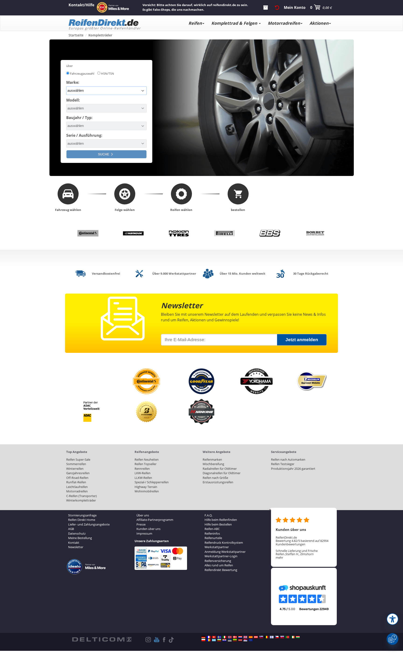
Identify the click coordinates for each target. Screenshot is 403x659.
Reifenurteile (213, 538)
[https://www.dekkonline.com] (230, 637)
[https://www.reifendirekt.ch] (214, 637)
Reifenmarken (212, 459)
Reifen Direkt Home (81, 520)
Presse (141, 524)
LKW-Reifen (142, 473)
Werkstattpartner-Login (221, 556)
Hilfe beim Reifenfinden (221, 520)
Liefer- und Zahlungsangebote (89, 524)
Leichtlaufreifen (77, 487)
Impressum (144, 533)
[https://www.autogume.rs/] (245, 640)
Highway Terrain (146, 487)
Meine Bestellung (80, 538)
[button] (392, 619)
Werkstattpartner (217, 547)
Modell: (73, 100)
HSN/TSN (107, 73)
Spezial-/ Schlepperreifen (152, 482)
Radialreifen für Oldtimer (220, 468)
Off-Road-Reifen (77, 478)
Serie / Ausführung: (84, 135)
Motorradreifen (284, 23)
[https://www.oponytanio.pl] (203, 640)
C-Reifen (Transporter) (81, 496)
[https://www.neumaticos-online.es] (251, 637)
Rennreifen (142, 468)
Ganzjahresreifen (78, 473)
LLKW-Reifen (143, 478)
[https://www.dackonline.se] (219, 637)
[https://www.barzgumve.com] (219, 640)
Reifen (195, 23)
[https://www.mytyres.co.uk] (245, 637)
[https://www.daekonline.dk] (235, 637)
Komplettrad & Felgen (234, 23)
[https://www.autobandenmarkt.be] (266, 637)
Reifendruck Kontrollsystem (224, 542)
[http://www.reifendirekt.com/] (251, 640)
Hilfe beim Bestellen (218, 524)
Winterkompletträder (81, 500)
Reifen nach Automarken (288, 459)
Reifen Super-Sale (78, 459)
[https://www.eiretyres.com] (293, 637)
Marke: (72, 82)
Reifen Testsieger (282, 464)
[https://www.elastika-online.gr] (214, 640)
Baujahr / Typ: (79, 117)
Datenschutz (77, 533)
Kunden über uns (148, 529)
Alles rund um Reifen (219, 565)
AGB (71, 529)
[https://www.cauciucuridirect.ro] (209, 640)
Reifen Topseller (145, 464)
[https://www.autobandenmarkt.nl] (240, 637)
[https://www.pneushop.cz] (277, 637)
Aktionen (319, 23)
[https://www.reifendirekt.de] (203, 637)
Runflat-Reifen (76, 482)
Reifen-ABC (212, 529)
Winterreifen (74, 468)
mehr (279, 557)
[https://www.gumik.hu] (298, 637)
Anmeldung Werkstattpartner (225, 552)
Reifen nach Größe (215, 478)
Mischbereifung (213, 464)
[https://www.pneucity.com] (287, 637)
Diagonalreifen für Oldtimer (221, 473)
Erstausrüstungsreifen (218, 482)
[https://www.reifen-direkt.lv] (240, 640)
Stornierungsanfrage (82, 515)
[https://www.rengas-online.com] (272, 637)
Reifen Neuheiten (147, 459)
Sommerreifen (76, 464)
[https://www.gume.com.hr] (224, 640)
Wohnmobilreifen (147, 491)
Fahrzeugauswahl (82, 73)
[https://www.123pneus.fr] (209, 637)
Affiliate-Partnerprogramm (154, 520)
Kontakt (73, 542)
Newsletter (75, 547)
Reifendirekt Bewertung (221, 570)
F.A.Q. (208, 515)
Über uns (142, 515)
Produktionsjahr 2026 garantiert (293, 468)
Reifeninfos (212, 533)
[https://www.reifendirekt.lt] (235, 640)
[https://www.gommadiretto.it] (224, 637)
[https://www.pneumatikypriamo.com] (282, 637)
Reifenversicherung (218, 561)
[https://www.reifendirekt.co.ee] (230, 640)
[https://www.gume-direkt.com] (261, 637)
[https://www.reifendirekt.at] (256, 637)
